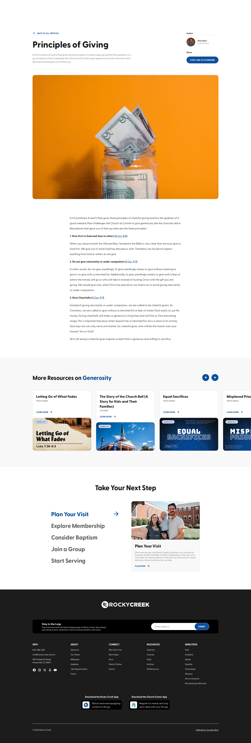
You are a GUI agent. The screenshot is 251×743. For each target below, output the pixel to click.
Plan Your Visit (115, 649)
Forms (73, 673)
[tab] (85, 513)
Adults (188, 659)
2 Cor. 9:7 (131, 261)
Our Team (75, 654)
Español (188, 664)
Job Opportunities (79, 669)
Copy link (202, 59)
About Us (75, 649)
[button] (205, 377)
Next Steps (114, 654)
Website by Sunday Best (207, 729)
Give (111, 659)
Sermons (151, 649)
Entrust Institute (192, 678)
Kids (187, 649)
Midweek (75, 659)
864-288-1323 (39, 649)
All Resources (153, 669)
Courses (150, 654)
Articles (150, 664)
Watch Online (115, 664)
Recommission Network (195, 683)
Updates (75, 664)
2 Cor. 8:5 (120, 236)
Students (189, 654)
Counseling (190, 669)
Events (112, 669)
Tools (149, 659)
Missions (189, 673)
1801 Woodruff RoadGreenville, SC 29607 (42, 661)
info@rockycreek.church (44, 654)
